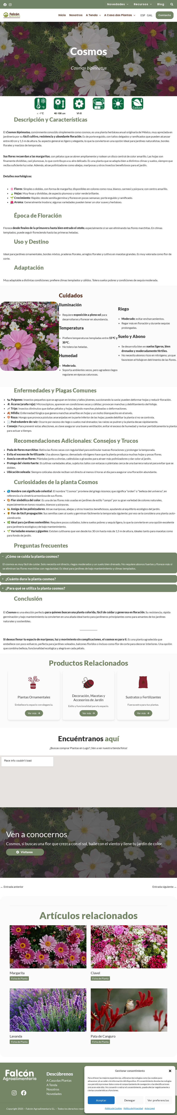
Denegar (129, 1100)
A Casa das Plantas (118, 15)
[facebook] (23, 1092)
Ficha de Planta (19, 978)
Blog (160, 4)
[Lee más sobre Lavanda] (48, 1009)
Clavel (95, 973)
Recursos (141, 4)
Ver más (32, 713)
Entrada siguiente (164, 886)
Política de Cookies (113, 1108)
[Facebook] (5, 4)
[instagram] (14, 1092)
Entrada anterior (11, 886)
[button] (170, 1071)
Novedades (116, 4)
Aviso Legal (150, 1108)
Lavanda (16, 1036)
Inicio (62, 15)
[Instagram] (10, 4)
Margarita (17, 973)
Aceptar (101, 1100)
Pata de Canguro (103, 1036)
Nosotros (75, 15)
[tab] (88, 563)
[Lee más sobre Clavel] (129, 946)
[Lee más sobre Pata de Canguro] (129, 1009)
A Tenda (91, 15)
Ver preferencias (158, 1100)
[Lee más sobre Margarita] (48, 946)
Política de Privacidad (133, 1108)
